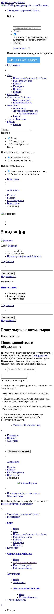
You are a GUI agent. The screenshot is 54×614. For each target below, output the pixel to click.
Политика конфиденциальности (23, 493)
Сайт (9, 75)
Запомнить (18, 37)
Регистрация (13, 65)
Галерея (17, 83)
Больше (17, 91)
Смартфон (12, 440)
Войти (17, 43)
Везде (14, 138)
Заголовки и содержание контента (28, 171)
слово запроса (22, 160)
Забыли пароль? (21, 48)
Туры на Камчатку (16, 119)
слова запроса (20, 157)
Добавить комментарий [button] (18, 451)
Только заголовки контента (25, 174)
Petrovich (12, 245)
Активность (13, 105)
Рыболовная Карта (22, 102)
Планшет (11, 438)
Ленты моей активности (25, 111)
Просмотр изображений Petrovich (24, 256)
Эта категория (18, 141)
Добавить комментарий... (14, 380)
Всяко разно (9, 287)
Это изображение (20, 144)
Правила (17, 89)
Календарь (18, 86)
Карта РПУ (13, 94)
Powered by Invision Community (17, 504)
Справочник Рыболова (19, 97)
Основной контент (28, 113)
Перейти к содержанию (13, 2)
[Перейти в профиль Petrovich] (7, 240)
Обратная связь (15, 496)
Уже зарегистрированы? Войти (23, 10)
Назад (16, 528)
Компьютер (13, 435)
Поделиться (7, 261)
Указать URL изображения (26, 425)
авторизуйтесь (41, 355)
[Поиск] (31, 130)
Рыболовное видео (22, 81)
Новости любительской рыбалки (30, 78)
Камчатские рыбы (22, 100)
